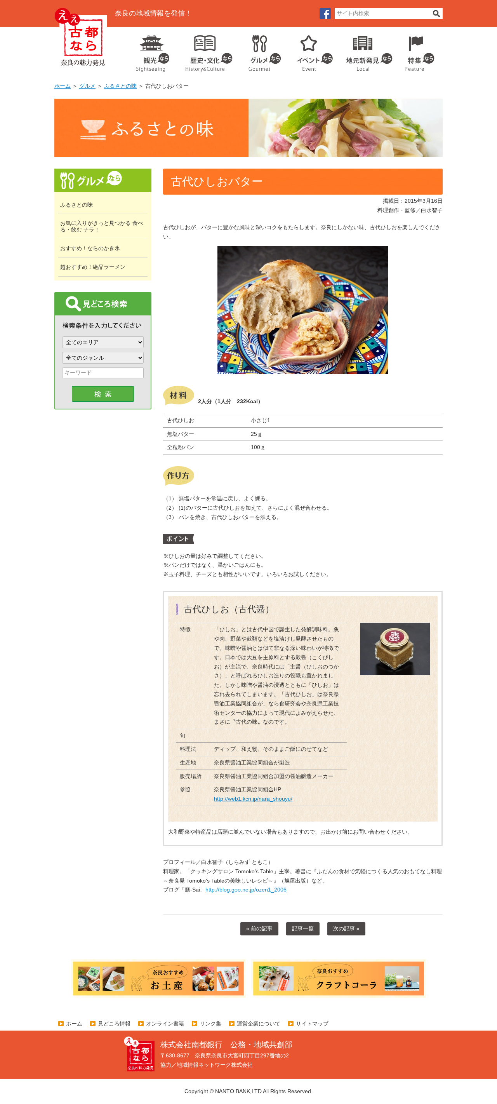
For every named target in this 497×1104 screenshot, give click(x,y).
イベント (310, 50)
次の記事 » (346, 928)
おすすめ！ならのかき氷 (90, 248)
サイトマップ (312, 1023)
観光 (152, 50)
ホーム (62, 86)
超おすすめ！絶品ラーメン (92, 267)
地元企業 (365, 50)
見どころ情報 (114, 1023)
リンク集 (210, 1023)
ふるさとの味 (120, 86)
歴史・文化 (206, 50)
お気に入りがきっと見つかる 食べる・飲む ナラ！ (101, 226)
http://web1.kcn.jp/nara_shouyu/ (253, 799)
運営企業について (258, 1023)
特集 (418, 50)
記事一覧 (303, 928)
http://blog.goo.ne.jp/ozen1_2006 (246, 889)
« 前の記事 (259, 928)
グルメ (258, 50)
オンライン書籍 (165, 1023)
